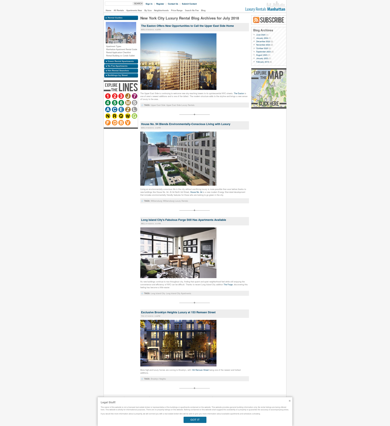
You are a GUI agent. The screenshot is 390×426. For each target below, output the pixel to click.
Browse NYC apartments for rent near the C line (127, 110)
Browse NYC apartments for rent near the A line (121, 110)
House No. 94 (196, 192)
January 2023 (262, 58)
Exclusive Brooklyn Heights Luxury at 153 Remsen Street (178, 312)
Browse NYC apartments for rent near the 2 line (115, 96)
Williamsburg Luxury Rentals (175, 200)
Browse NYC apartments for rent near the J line (128, 96)
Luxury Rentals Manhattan (265, 6)
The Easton (239, 93)
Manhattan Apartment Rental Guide (121, 49)
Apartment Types (113, 46)
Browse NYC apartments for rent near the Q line (115, 123)
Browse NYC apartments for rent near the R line (108, 123)
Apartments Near (134, 10)
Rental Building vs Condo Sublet (120, 56)
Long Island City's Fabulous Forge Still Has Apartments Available (183, 220)
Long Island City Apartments (178, 293)
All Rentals (119, 10)
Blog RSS (268, 20)
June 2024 (260, 34)
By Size (148, 10)
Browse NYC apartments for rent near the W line (121, 123)
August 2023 (261, 54)
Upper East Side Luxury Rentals (180, 105)
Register (160, 3)
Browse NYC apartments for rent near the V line (128, 130)
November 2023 (263, 44)
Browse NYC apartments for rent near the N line (127, 116)
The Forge (228, 284)
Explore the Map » (268, 88)
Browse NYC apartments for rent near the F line (108, 130)
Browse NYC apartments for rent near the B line (121, 130)
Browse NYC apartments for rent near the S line (115, 110)
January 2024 (262, 38)
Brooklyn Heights (158, 378)
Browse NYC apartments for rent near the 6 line (127, 103)
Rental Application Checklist (118, 52)
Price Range (177, 10)
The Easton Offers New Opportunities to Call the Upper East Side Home (187, 26)
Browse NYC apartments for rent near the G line (128, 123)
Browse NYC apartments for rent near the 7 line (108, 103)
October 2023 (262, 48)
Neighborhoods (161, 10)
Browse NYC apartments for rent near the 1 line (108, 96)
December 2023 (263, 41)
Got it (195, 419)
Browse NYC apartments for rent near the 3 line (121, 96)
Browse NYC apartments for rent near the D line (115, 130)
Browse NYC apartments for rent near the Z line (115, 116)
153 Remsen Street (200, 369)
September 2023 (263, 51)
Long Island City (158, 293)
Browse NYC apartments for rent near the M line (108, 110)
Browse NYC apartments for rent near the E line (108, 116)
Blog (203, 10)
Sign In (149, 3)
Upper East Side (158, 105)
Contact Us (173, 3)
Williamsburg (156, 200)
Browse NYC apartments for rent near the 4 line (114, 103)
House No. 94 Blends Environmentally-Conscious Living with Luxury (185, 124)
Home (108, 10)
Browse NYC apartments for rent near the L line (121, 116)
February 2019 (262, 61)
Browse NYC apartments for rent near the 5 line (121, 103)
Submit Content (189, 3)
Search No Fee (192, 10)
